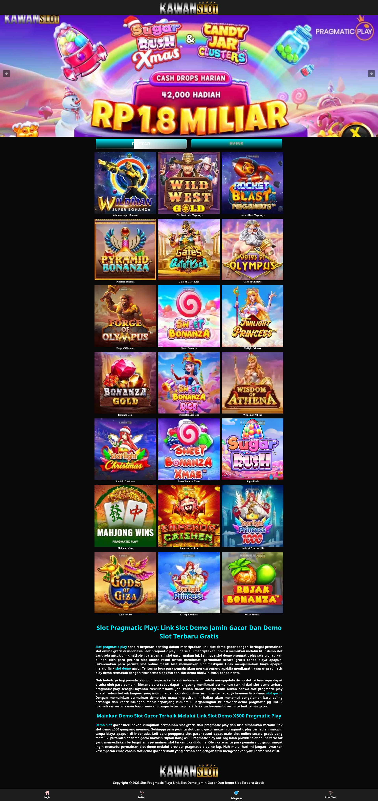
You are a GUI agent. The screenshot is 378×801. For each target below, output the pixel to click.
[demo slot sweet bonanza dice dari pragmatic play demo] (189, 383)
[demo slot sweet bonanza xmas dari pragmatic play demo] (189, 449)
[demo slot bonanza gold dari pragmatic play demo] (125, 383)
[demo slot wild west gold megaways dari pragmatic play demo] (189, 183)
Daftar (141, 144)
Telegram (236, 798)
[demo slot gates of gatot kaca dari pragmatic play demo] (189, 249)
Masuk (237, 143)
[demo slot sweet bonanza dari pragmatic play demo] (189, 316)
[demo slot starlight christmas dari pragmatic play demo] (125, 449)
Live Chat (330, 797)
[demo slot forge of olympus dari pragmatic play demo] (125, 316)
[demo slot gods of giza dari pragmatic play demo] (125, 582)
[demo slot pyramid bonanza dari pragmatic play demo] (125, 249)
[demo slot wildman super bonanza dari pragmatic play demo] (125, 183)
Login (47, 797)
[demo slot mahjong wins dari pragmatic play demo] (125, 516)
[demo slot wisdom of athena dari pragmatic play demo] (252, 383)
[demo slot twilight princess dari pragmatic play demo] (252, 316)
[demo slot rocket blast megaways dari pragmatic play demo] (252, 183)
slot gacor (274, 693)
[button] (6, 73)
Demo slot (103, 725)
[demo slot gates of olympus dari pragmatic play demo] (252, 249)
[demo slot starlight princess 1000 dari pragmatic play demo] (252, 516)
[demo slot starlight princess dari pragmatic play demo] (189, 582)
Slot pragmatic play (111, 647)
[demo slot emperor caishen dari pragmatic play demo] (189, 516)
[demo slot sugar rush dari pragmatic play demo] (252, 449)
